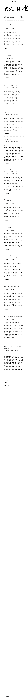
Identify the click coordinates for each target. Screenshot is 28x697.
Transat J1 (7, 256)
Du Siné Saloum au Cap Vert (13, 316)
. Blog (6, 28)
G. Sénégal (11, 319)
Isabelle (16, 350)
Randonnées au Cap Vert (11, 286)
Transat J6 (7, 113)
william (16, 26)
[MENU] (25, 2)
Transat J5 (7, 140)
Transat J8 (7, 55)
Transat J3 (7, 200)
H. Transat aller (13, 28)
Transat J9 (7, 25)
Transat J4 (7, 170)
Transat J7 (7, 84)
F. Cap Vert (12, 289)
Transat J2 (7, 227)
